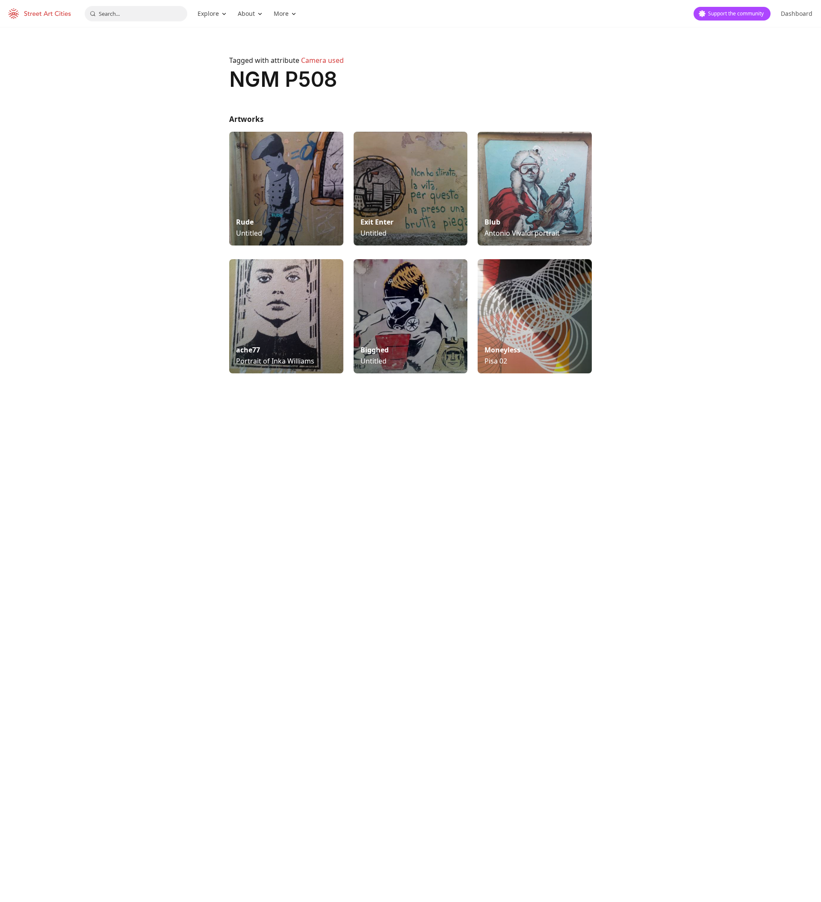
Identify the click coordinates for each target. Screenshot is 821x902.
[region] (410, 523)
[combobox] (136, 13)
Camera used (322, 60)
